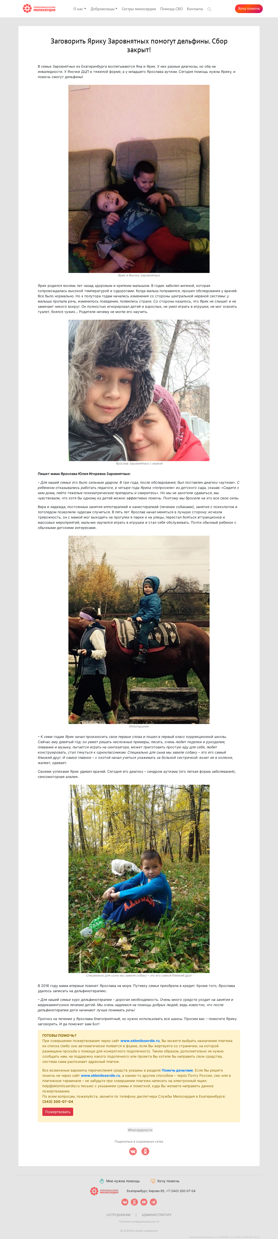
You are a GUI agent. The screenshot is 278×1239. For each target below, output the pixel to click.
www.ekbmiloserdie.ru (140, 1040)
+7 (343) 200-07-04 (180, 1191)
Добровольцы (102, 9)
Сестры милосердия (139, 9)
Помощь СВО (171, 9)
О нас (78, 9)
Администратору (157, 1215)
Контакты (195, 9)
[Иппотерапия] (139, 630)
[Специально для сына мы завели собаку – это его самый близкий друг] (139, 879)
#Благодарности (140, 1130)
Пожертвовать (57, 1112)
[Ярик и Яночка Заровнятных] (139, 179)
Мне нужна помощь (123, 1181)
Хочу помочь (249, 8)
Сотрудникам (118, 1215)
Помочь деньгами (177, 1070)
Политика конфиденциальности (139, 1221)
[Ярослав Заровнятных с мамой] (139, 390)
